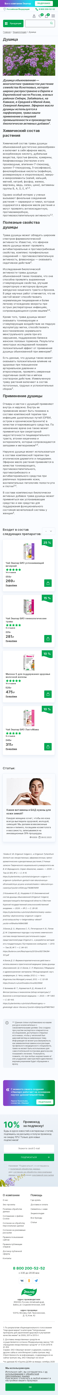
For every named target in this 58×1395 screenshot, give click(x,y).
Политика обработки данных (12, 1210)
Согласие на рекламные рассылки (14, 1231)
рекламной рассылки (43, 1175)
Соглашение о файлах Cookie (13, 1217)
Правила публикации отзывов (12, 1245)
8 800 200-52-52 (47, 9)
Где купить (36, 1200)
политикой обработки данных (25, 1169)
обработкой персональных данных (22, 1375)
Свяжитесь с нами (39, 1209)
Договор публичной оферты (12, 1252)
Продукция (15, 23)
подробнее (43, 3)
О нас (5, 1200)
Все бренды (36, 1218)
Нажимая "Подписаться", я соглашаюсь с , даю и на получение (31, 1170)
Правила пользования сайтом (13, 1238)
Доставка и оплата (39, 1204)
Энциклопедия (37, 1213)
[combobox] (48, 531)
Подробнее (11, 585)
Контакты (7, 1258)
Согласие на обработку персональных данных (14, 1224)
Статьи (34, 1222)
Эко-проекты (9, 1204)
